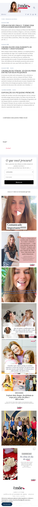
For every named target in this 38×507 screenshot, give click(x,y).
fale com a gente (19, 496)
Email (5, 142)
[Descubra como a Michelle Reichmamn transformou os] (19, 356)
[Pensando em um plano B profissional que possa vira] (19, 392)
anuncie (31, 494)
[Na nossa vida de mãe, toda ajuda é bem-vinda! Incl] (19, 284)
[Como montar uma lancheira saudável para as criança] (19, 249)
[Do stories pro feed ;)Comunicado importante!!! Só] (19, 213)
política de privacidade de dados (15, 494)
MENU (4, 14)
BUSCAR (19, 182)
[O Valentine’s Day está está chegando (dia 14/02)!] (19, 463)
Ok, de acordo (6, 504)
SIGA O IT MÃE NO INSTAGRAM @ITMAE (19, 191)
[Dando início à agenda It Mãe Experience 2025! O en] (19, 428)
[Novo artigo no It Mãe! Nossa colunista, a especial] (19, 320)
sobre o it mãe (18, 492)
